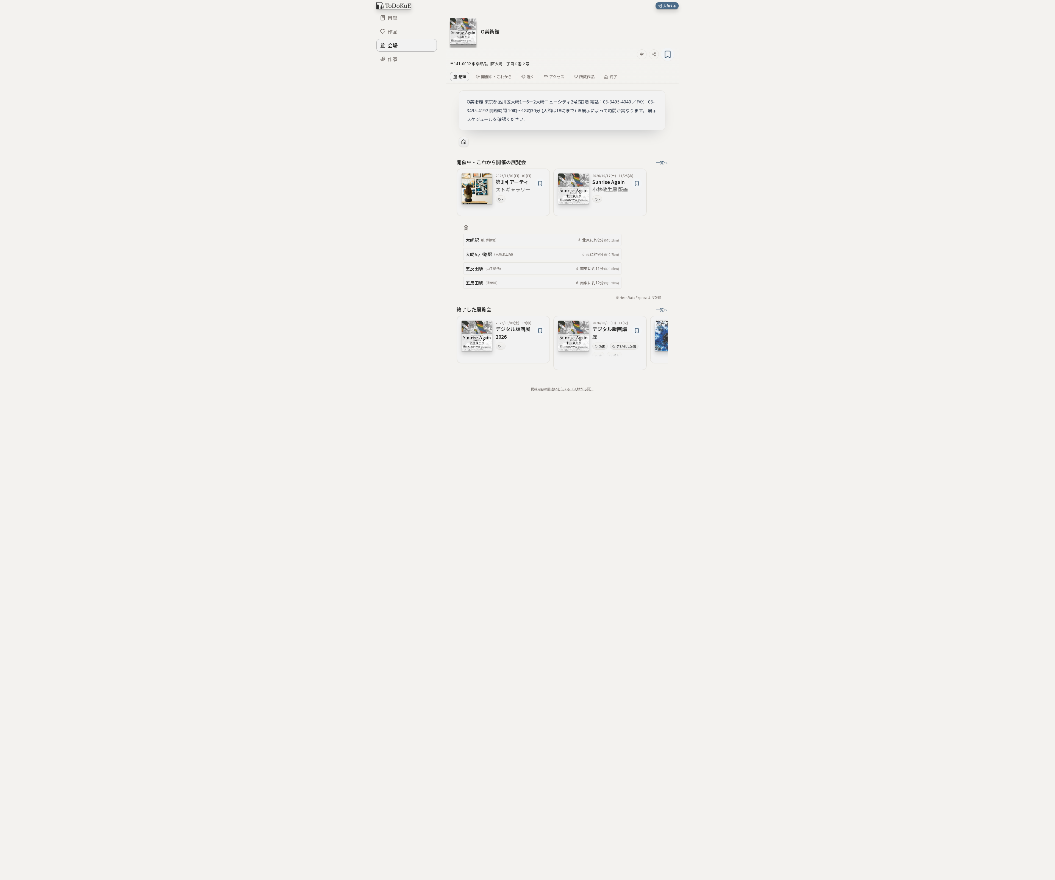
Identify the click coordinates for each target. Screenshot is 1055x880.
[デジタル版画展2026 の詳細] (477, 336)
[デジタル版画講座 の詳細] (573, 336)
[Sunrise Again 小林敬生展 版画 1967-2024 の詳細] (573, 188)
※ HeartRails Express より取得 (638, 297)
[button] (490, 31)
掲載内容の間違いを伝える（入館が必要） (562, 389)
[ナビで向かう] (642, 54)
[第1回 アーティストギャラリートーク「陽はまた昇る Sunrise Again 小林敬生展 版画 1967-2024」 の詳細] (477, 188)
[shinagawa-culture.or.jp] (464, 142)
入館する (669, 5)
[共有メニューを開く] (654, 54)
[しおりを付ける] (667, 54)
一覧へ (662, 162)
